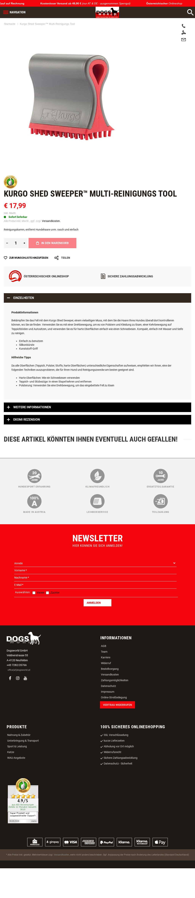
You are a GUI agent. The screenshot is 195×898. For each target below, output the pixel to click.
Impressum (107, 713)
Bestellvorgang (110, 690)
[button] (12, 177)
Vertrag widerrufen (117, 726)
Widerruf (106, 684)
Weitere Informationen (32, 429)
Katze (10, 773)
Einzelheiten (23, 319)
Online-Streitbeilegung (114, 719)
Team (104, 673)
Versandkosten (110, 696)
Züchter (55, 614)
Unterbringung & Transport (23, 762)
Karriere (105, 679)
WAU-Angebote (16, 779)
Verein (40, 614)
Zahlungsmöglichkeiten (114, 702)
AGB (103, 667)
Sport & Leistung (17, 768)
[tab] (97, 319)
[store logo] (107, 12)
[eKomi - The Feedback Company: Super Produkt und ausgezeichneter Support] (23, 823)
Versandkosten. (51, 242)
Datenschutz (108, 707)
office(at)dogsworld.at (19, 691)
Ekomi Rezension (26, 441)
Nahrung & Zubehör (18, 756)
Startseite (9, 23)
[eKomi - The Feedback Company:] (10, 209)
